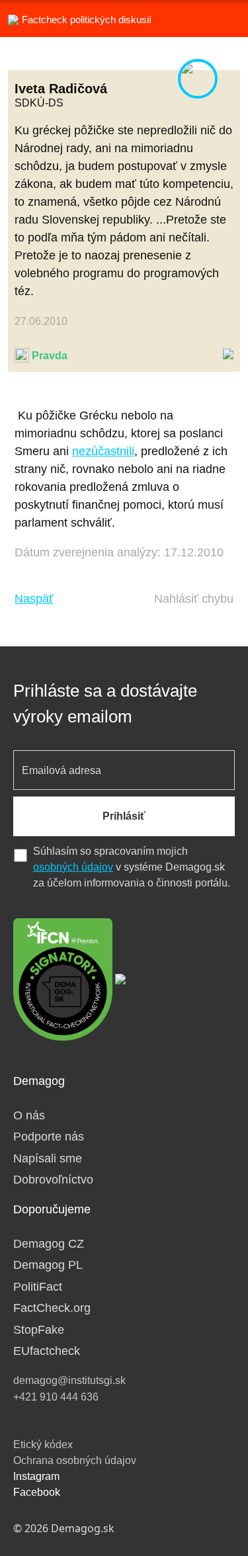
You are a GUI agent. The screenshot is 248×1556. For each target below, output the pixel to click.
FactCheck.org (52, 1308)
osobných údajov (73, 867)
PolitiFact (37, 1286)
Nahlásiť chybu (193, 598)
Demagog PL (48, 1265)
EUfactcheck (46, 1351)
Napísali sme (47, 1158)
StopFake (38, 1329)
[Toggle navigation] (221, 18)
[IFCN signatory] (62, 978)
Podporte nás (48, 1136)
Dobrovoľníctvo (53, 1179)
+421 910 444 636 (56, 1397)
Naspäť (34, 598)
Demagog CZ (48, 1243)
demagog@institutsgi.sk (69, 1380)
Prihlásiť (124, 816)
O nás (29, 1115)
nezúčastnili (103, 451)
